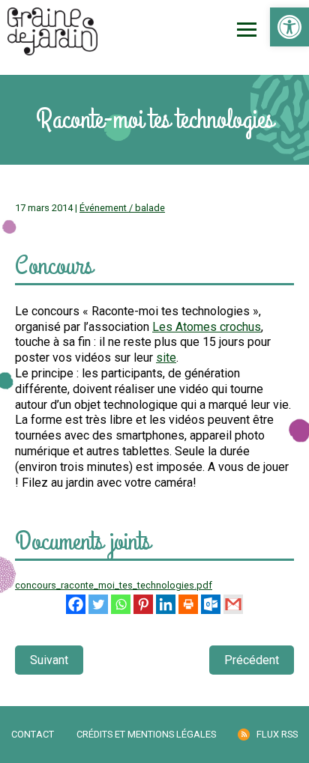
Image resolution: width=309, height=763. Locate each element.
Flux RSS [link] (277, 734)
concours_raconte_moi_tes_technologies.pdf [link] (113, 585)
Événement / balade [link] (122, 207)
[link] (289, 26)
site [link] (166, 357)
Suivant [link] (49, 660)
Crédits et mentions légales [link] (146, 734)
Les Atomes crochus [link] (206, 327)
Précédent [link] (251, 660)
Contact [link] (32, 734)
